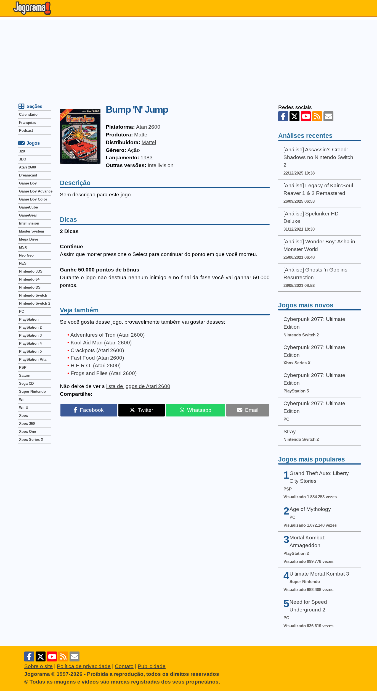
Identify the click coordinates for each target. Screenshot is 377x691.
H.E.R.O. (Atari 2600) (96, 365)
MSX (23, 247)
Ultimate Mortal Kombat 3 (319, 574)
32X (22, 151)
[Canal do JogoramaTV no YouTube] (306, 116)
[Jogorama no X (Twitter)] (294, 116)
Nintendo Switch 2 (34, 303)
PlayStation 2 (30, 327)
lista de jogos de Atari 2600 (138, 386)
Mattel (141, 135)
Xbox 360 (27, 423)
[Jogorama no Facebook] (283, 116)
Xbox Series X (31, 439)
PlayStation (29, 319)
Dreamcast (28, 175)
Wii (22, 399)
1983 (146, 157)
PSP (22, 367)
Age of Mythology (310, 509)
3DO (22, 159)
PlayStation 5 (30, 351)
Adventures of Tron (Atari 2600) (107, 335)
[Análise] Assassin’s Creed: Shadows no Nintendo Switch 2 (318, 157)
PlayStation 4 (30, 343)
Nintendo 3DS (31, 271)
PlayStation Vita (32, 359)
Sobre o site (38, 666)
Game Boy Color (33, 199)
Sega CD (26, 383)
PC (21, 311)
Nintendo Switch (33, 295)
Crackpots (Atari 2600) (97, 350)
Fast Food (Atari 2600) (97, 358)
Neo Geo (26, 255)
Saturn (24, 375)
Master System (31, 231)
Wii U (23, 407)
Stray (289, 431)
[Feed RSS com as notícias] (317, 116)
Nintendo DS (30, 287)
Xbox (23, 415)
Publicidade (152, 666)
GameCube (28, 207)
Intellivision (161, 165)
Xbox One (27, 431)
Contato (124, 666)
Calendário (28, 114)
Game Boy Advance (35, 191)
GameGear (28, 215)
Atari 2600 (148, 127)
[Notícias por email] (328, 116)
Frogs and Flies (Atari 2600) (104, 373)
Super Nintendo (32, 391)
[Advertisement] (188, 58)
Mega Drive (28, 239)
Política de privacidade (84, 666)
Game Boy (28, 183)
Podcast (26, 130)
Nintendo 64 (29, 279)
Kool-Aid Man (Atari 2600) (101, 343)
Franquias (27, 122)
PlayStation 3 (30, 335)
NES (22, 263)
